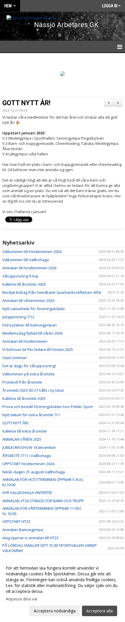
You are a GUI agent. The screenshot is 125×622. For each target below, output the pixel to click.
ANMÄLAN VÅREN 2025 (21, 439)
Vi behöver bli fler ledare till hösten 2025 (37, 349)
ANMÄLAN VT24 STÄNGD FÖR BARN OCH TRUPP (43, 500)
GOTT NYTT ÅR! (26, 103)
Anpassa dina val (21, 599)
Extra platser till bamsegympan (29, 325)
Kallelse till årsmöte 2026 (24, 284)
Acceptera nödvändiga (55, 611)
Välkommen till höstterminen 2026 (32, 251)
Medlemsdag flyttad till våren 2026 (32, 333)
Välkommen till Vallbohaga (25, 259)
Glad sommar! (14, 357)
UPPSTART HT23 (16, 521)
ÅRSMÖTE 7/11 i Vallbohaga (26, 455)
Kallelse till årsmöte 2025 (24, 398)
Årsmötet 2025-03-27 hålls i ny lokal (33, 390)
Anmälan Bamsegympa (22, 529)
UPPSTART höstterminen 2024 (28, 463)
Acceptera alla (99, 611)
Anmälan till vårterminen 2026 (28, 300)
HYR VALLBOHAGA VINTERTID (27, 492)
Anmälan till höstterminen (24, 341)
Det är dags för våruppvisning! (29, 365)
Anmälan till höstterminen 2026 (29, 267)
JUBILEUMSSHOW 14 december (29, 447)
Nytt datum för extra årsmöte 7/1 (31, 414)
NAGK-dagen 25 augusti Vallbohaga (33, 472)
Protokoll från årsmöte (22, 382)
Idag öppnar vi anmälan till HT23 (30, 537)
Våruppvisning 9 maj (20, 276)
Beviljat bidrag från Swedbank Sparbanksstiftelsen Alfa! (51, 292)
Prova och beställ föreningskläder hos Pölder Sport (47, 406)
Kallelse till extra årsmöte (24, 431)
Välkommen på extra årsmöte (28, 374)
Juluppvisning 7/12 (18, 316)
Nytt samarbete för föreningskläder (33, 308)
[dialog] (62, 589)
